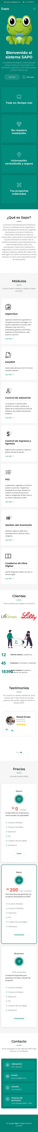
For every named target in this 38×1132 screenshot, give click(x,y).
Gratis (19, 854)
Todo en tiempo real (19, 102)
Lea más (8, 339)
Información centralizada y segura (19, 162)
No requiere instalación (19, 132)
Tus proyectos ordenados (19, 192)
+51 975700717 (29, 2)
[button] (17, 752)
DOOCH (20, 1126)
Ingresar (12, 77)
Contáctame (19, 935)
